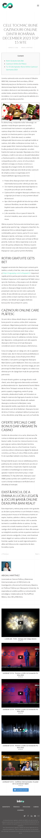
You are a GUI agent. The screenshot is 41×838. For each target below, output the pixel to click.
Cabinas (36, 807)
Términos (16, 807)
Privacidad (26, 807)
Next (37, 554)
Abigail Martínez (27, 47)
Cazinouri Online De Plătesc (16, 64)
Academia (20, 810)
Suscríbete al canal (21, 790)
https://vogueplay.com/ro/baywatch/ (16, 273)
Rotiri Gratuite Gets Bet (15, 61)
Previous (5, 554)
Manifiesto (6, 807)
